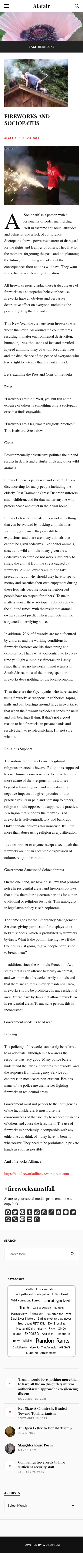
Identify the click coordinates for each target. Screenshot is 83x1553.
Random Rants (52, 1340)
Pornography (19, 1313)
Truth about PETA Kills (31, 1323)
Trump (17, 1333)
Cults (29, 1289)
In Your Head (60, 1294)
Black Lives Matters (23, 1318)
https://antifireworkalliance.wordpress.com (36, 1173)
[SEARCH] (72, 1254)
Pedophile (63, 1333)
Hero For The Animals (43, 1347)
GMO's (62, 1328)
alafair (10, 138)
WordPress (51, 1544)
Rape (52, 1328)
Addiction (47, 1333)
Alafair (41, 5)
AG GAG (64, 1347)
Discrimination (46, 1289)
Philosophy (36, 1313)
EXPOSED (31, 1333)
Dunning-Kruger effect (41, 1352)
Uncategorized (56, 1300)
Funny (15, 1340)
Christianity (20, 1347)
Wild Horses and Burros (25, 1300)
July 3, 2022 (30, 138)
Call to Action (42, 1307)
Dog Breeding (56, 1323)
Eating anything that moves (55, 1318)
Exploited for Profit (58, 1314)
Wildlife (27, 1340)
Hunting (59, 1307)
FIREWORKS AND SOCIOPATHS (27, 119)
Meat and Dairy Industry (31, 1328)
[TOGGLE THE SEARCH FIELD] (76, 6)
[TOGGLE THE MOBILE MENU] (6, 6)
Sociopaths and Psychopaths (32, 1294)
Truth (24, 1307)
